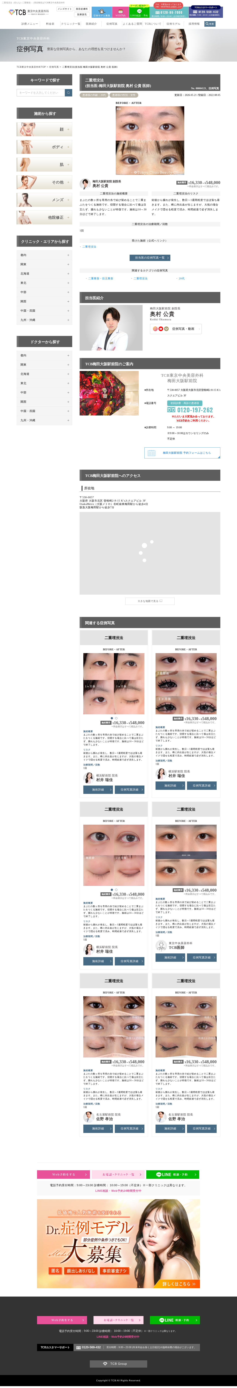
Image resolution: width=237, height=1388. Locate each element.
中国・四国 (28, 310)
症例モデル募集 (102, 15)
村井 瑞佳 (104, 780)
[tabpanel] (113, 682)
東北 (23, 282)
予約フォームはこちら (187, 452)
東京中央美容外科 (181, 943)
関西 (23, 301)
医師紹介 (91, 23)
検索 (211, 24)
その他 (58, 182)
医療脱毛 (82, 14)
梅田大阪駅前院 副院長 (107, 181)
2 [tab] (116, 718)
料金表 (50, 23)
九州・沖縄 (28, 319)
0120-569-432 (91, 1347)
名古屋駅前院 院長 (108, 1114)
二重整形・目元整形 (100, 278)
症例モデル (174, 23)
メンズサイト (65, 9)
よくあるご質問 (132, 23)
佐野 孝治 (104, 1119)
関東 (23, 264)
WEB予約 (121, 15)
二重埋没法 (89, 246)
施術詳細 (98, 789)
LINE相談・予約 (139, 12)
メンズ (58, 200)
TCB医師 (177, 947)
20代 (182, 278)
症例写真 (112, 23)
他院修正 (56, 217)
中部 (23, 292)
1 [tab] (112, 718)
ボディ (58, 147)
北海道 (25, 273)
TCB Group (118, 1363)
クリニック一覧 (71, 23)
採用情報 (194, 23)
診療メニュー (29, 23)
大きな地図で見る (148, 601)
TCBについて (153, 23)
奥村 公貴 (100, 186)
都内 (23, 255)
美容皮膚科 (82, 9)
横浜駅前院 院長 (107, 775)
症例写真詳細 (129, 789)
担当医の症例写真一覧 (150, 257)
